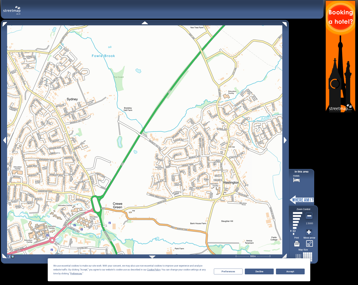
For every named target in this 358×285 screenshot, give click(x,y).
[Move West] (4, 140)
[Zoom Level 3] (296, 228)
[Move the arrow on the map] (309, 242)
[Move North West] (4, 23)
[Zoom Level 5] (296, 222)
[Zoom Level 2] (296, 231)
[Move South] (152, 256)
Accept (290, 271)
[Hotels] (296, 179)
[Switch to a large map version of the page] (304, 256)
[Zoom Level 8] (296, 213)
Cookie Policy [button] (153, 269)
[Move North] (145, 22)
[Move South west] (4, 256)
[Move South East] (285, 256)
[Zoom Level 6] (296, 219)
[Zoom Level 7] (296, 216)
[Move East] (286, 140)
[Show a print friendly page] (296, 242)
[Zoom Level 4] (296, 225)
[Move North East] (285, 23)
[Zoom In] (309, 232)
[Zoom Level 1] (296, 234)
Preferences (228, 271)
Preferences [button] (76, 273)
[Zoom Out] (309, 216)
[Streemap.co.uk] (12, 8)
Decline (259, 271)
